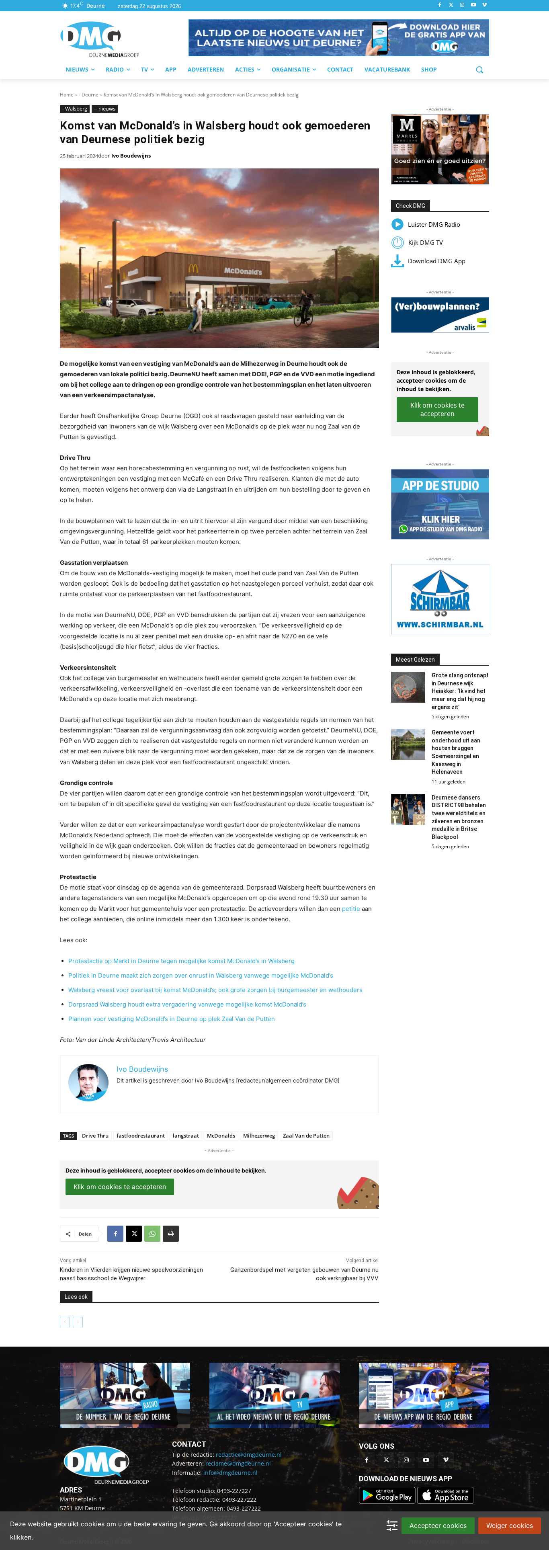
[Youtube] (473, 5)
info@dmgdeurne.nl (230, 1472)
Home (67, 94)
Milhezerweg (259, 1135)
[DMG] (124, 39)
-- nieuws (104, 108)
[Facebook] (440, 5)
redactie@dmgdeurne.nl (249, 1454)
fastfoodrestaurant (141, 1135)
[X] (134, 1234)
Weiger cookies (509, 1525)
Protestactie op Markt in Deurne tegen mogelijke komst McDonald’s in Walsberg (181, 961)
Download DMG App (436, 261)
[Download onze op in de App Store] (445, 1501)
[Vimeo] (484, 5)
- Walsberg (74, 108)
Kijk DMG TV (425, 242)
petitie (351, 908)
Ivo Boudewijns (131, 155)
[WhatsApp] (152, 1234)
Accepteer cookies (438, 1525)
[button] (339, 38)
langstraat (186, 1135)
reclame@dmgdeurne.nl (238, 1463)
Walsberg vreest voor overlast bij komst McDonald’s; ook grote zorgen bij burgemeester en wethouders (215, 990)
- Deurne (88, 94)
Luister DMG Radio (434, 224)
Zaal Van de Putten (306, 1135)
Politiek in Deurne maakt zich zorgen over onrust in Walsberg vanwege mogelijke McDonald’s (200, 975)
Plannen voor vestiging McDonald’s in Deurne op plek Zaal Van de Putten (171, 1019)
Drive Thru (95, 1135)
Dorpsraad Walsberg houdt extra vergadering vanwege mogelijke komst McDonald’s (187, 1004)
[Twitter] (451, 5)
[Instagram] (462, 5)
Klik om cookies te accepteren (120, 1187)
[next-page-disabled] (78, 1322)
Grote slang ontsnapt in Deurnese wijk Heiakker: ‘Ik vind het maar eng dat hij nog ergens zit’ (460, 691)
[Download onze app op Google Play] (388, 1501)
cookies (92, 1524)
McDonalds (221, 1135)
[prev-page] (65, 1322)
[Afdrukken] (171, 1234)
